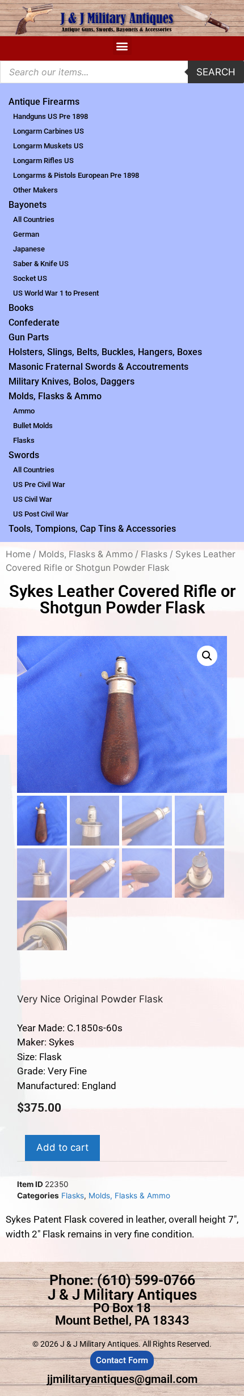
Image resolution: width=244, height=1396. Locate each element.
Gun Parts (29, 337)
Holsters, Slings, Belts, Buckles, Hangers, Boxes (105, 352)
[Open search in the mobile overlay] (122, 72)
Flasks (24, 440)
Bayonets (28, 204)
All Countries (33, 219)
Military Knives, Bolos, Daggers (71, 381)
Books (21, 307)
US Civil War (32, 499)
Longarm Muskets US (48, 146)
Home (18, 554)
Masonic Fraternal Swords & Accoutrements (98, 366)
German (26, 234)
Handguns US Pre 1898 (50, 116)
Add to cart (62, 1147)
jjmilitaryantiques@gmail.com (122, 1379)
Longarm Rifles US (43, 160)
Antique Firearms (44, 101)
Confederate (34, 322)
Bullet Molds (33, 425)
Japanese (29, 249)
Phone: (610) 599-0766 (122, 1280)
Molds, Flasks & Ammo (55, 396)
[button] (122, 45)
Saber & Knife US (41, 263)
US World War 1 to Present (56, 293)
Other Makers (35, 190)
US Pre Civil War (39, 484)
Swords (24, 455)
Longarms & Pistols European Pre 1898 (76, 175)
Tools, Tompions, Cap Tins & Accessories (92, 528)
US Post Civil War (41, 514)
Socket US (30, 278)
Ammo (24, 411)
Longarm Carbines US (48, 131)
